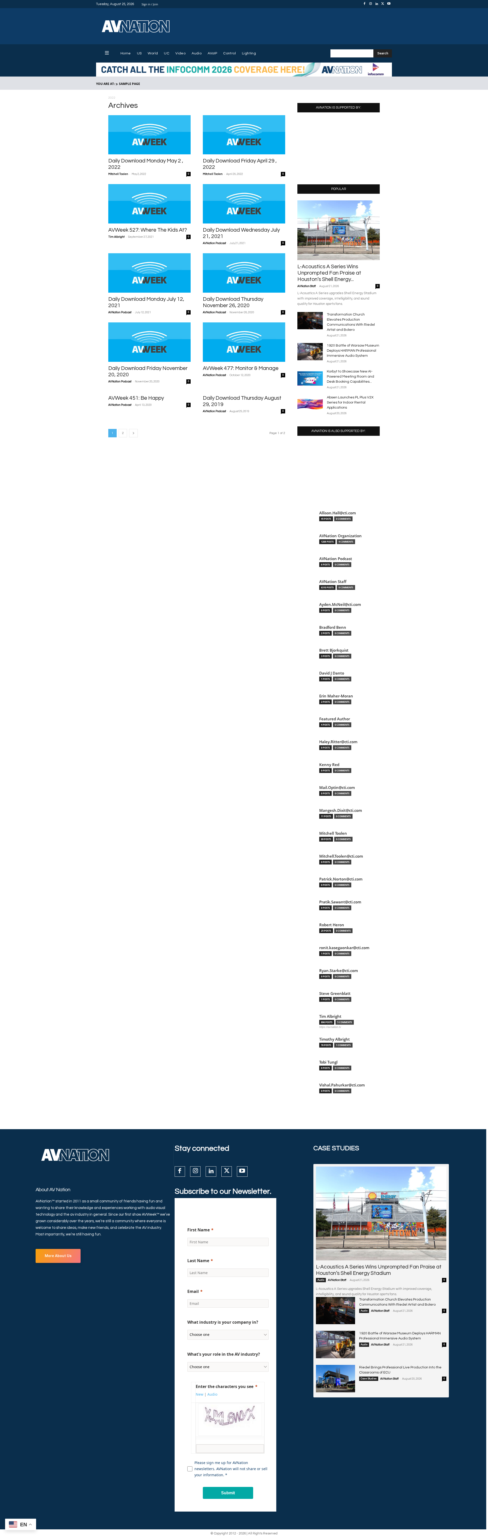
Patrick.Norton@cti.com (340, 879)
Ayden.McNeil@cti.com (340, 604)
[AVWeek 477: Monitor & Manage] (244, 342)
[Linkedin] (377, 4)
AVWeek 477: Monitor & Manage (241, 368)
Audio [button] (212, 1394)
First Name (198, 1230)
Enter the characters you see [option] (224, 1386)
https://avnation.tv (330, 1026)
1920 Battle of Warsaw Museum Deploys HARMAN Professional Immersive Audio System (353, 350)
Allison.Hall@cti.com (337, 513)
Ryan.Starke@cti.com (338, 970)
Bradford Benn (332, 627)
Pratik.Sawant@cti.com (340, 902)
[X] (383, 4)
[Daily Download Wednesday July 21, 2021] (244, 203)
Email (193, 1291)
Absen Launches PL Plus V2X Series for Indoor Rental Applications (350, 402)
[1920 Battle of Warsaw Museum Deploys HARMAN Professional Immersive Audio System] (310, 352)
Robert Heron (331, 924)
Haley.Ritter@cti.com (338, 741)
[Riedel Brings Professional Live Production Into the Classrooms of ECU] (335, 1378)
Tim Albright (116, 236)
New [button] (199, 1394)
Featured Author (334, 719)
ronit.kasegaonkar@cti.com (344, 947)
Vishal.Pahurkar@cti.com (342, 1085)
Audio (320, 1280)
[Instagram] (371, 4)
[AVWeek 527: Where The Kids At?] (149, 203)
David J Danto (331, 673)
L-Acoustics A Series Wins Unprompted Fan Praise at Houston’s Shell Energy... (329, 273)
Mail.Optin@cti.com (337, 787)
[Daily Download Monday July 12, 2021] (149, 273)
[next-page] (133, 433)
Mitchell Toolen (118, 174)
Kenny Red (329, 764)
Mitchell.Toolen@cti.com (341, 856)
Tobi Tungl (328, 1062)
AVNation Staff (306, 286)
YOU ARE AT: (105, 84)
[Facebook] (364, 4)
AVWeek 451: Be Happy (136, 398)
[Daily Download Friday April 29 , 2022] (244, 135)
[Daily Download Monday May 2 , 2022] (149, 135)
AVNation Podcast (214, 243)
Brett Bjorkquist (333, 650)
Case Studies (369, 1378)
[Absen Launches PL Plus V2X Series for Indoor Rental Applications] (310, 404)
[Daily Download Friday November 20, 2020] (149, 342)
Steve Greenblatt (334, 993)
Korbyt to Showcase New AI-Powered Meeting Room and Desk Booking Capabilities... (350, 376)
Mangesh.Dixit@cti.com (340, 810)
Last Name (198, 1260)
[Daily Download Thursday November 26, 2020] (244, 273)
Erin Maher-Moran (336, 696)
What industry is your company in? (222, 1322)
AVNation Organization (340, 535)
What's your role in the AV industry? (223, 1354)
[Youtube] (389, 4)
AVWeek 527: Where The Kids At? (147, 230)
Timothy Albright (334, 1039)
